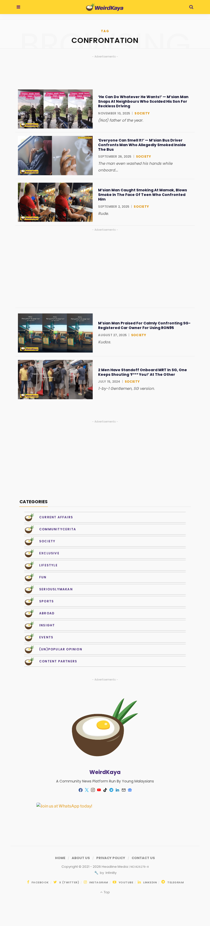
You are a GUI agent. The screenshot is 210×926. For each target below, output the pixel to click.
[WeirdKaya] (105, 7)
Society (142, 113)
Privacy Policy (110, 857)
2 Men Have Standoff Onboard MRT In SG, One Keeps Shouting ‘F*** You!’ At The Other (142, 372)
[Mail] (123, 790)
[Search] (191, 7)
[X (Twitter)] (86, 790)
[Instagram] (92, 790)
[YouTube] (99, 790)
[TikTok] (105, 790)
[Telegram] (111, 790)
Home (60, 857)
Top (106, 892)
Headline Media (115, 866)
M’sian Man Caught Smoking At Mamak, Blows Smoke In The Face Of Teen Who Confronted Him (142, 195)
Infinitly (111, 872)
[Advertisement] (105, 268)
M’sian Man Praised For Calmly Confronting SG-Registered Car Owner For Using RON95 (144, 325)
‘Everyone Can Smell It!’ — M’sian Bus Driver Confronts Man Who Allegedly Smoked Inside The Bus (142, 145)
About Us (81, 857)
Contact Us (143, 857)
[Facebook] (80, 789)
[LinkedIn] (117, 790)
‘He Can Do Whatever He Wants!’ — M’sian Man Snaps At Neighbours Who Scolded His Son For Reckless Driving (143, 102)
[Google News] (129, 790)
